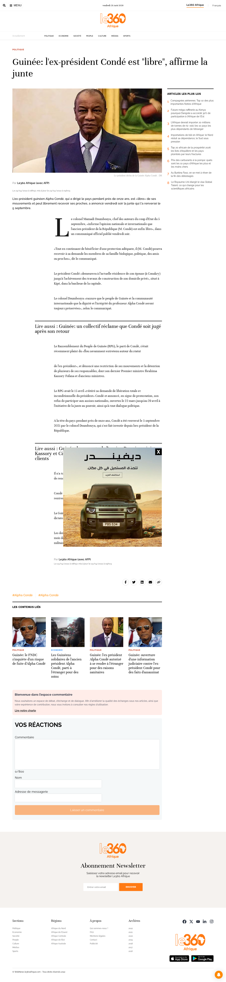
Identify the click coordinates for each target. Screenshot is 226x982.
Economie (63, 36)
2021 (131, 932)
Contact (93, 940)
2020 (131, 936)
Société (77, 36)
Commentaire (24, 737)
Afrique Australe (58, 943)
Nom (18, 777)
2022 (131, 928)
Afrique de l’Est (58, 940)
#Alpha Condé (22, 595)
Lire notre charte (25, 710)
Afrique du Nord (58, 928)
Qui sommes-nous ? (99, 928)
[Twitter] (191, 921)
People (89, 36)
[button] (219, 975)
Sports (126, 36)
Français (216, 5)
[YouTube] (198, 921)
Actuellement (18, 36)
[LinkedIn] (205, 921)
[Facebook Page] (184, 921)
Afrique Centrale (58, 936)
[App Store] (179, 958)
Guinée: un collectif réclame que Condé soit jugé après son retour (98, 328)
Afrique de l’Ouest (59, 932)
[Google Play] (202, 958)
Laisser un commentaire (87, 810)
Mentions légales (97, 936)
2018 (131, 943)
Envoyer (131, 887)
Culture (102, 36)
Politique (49, 36)
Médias (114, 36)
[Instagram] (212, 921)
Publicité (94, 943)
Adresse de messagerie (31, 791)
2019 (131, 940)
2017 (131, 947)
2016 (131, 951)
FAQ (92, 932)
